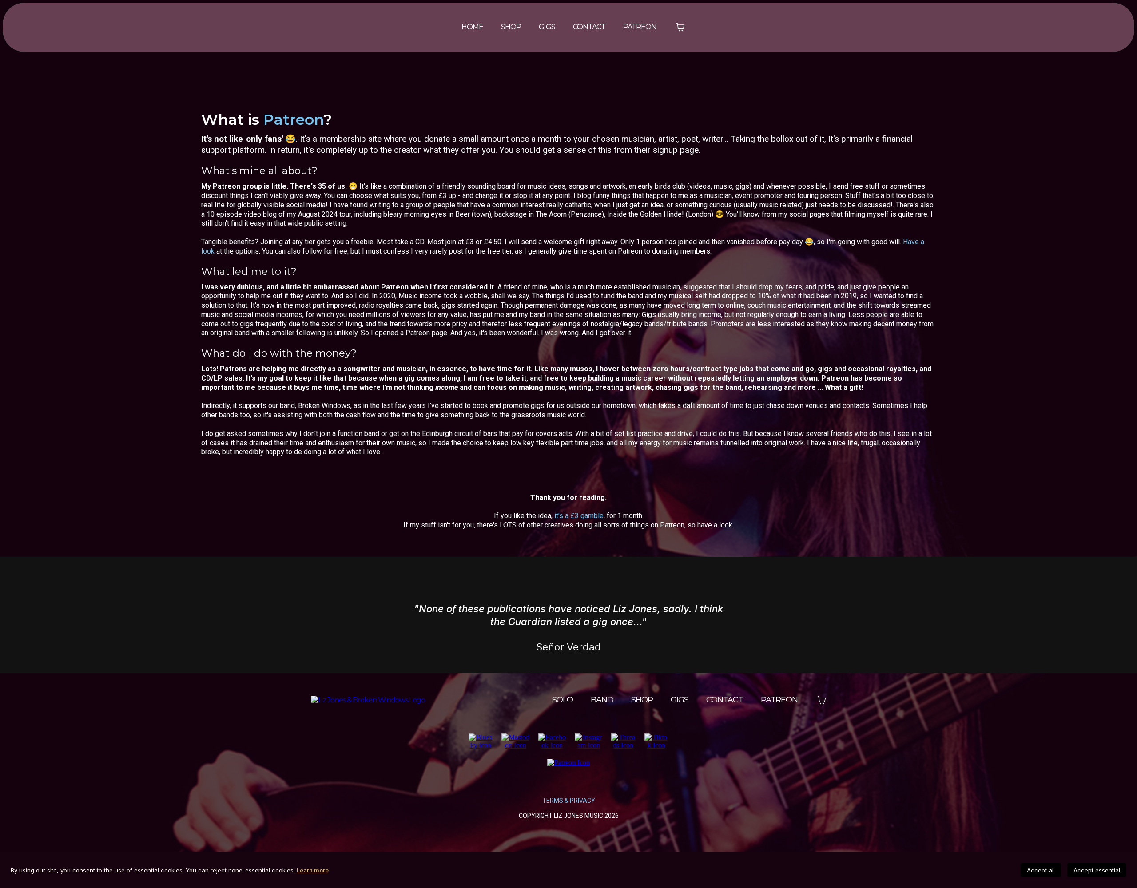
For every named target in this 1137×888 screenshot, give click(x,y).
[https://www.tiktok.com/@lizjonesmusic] (656, 741)
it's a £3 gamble (579, 515)
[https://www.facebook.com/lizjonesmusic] (552, 741)
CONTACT (589, 27)
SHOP (511, 27)
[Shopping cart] (680, 27)
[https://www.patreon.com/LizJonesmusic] (568, 762)
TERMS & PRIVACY (568, 800)
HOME (472, 27)
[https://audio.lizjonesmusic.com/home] (368, 699)
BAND (602, 700)
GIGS (547, 27)
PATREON (639, 27)
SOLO (562, 700)
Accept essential (1096, 870)
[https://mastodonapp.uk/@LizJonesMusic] (515, 741)
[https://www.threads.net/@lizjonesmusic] (623, 741)
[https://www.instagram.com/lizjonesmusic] (588, 741)
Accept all (1041, 870)
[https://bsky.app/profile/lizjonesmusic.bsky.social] (481, 741)
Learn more (313, 870)
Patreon (293, 119)
